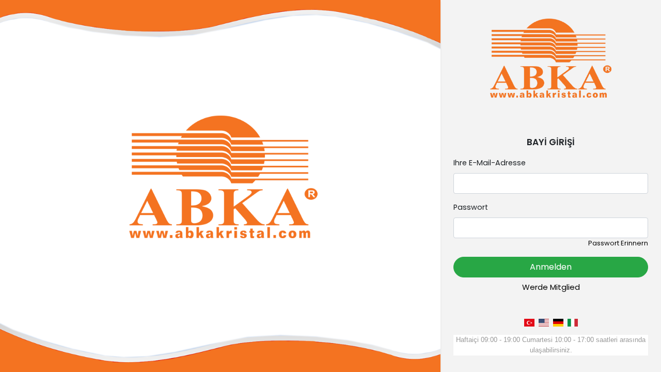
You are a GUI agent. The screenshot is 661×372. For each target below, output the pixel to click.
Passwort (470, 207)
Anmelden (551, 267)
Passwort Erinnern (618, 243)
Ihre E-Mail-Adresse (489, 163)
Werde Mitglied (551, 287)
